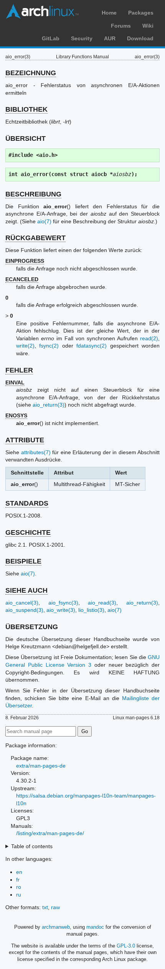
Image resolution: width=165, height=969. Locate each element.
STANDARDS (26, 503)
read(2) (149, 338)
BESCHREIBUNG (33, 194)
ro (18, 887)
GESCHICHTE (28, 532)
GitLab (50, 38)
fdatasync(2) (91, 346)
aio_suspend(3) (24, 610)
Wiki (147, 26)
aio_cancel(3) (21, 603)
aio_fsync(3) (63, 603)
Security (81, 38)
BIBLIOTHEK (26, 109)
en (19, 872)
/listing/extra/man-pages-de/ (50, 833)
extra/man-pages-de (41, 766)
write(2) (25, 346)
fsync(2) (49, 346)
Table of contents (32, 846)
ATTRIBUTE (24, 440)
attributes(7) (36, 452)
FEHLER (19, 370)
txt (45, 907)
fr (18, 880)
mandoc (95, 927)
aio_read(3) (102, 603)
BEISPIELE (23, 561)
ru (18, 895)
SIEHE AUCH (26, 590)
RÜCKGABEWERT (35, 238)
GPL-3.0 (126, 946)
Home (109, 13)
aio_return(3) (48, 405)
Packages (140, 13)
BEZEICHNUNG (30, 73)
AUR (110, 38)
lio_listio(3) (91, 610)
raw (55, 907)
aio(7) (44, 221)
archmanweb (56, 927)
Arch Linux (42, 11)
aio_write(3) (60, 610)
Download (140, 38)
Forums (121, 26)
